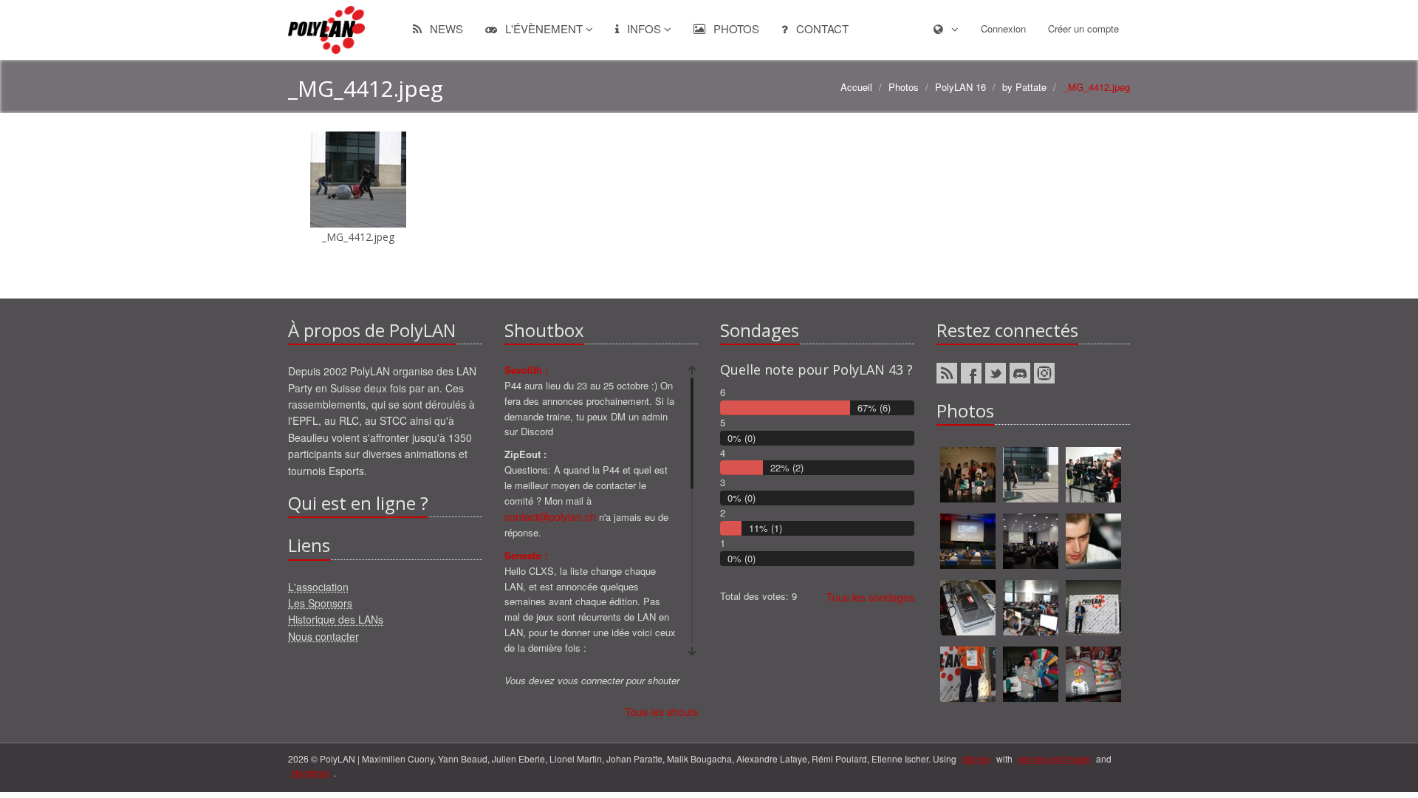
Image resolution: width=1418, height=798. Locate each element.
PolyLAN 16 (960, 87)
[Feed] (946, 373)
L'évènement (544, 28)
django (976, 758)
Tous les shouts (661, 711)
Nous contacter (323, 636)
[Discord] (1020, 373)
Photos (734, 28)
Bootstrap (311, 772)
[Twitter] (995, 373)
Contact (821, 28)
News (445, 28)
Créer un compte (1083, 28)
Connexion (1003, 28)
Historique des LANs (335, 619)
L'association (318, 586)
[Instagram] (1044, 373)
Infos (644, 28)
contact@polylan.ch (550, 516)
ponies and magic (1054, 758)
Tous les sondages (870, 597)
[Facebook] (971, 373)
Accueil (856, 87)
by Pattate (1024, 87)
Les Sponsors (320, 603)
